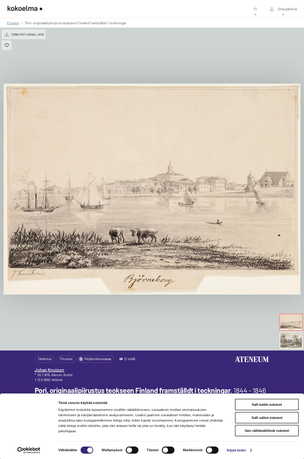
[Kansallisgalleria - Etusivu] (25, 9)
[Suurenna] (152, 189)
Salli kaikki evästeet (267, 404)
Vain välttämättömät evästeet (267, 430)
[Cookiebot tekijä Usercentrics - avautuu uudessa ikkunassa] (28, 450)
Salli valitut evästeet (266, 418)
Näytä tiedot (236, 450)
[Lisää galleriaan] (7, 45)
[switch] (132, 450)
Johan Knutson (49, 369)
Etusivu (13, 23)
